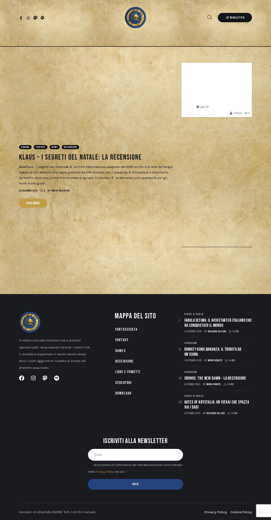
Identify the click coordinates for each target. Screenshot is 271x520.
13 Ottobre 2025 (193, 331)
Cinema (25, 147)
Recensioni (70, 147)
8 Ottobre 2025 (192, 384)
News (55, 147)
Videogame (190, 343)
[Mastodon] (35, 18)
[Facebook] (21, 18)
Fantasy (41, 147)
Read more (33, 203)
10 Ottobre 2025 (193, 360)
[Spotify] (42, 18)
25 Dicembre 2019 (28, 190)
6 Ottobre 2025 (192, 413)
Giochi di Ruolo (194, 314)
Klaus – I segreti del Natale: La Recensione (80, 157)
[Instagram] (28, 18)
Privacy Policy (104, 471)
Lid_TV (204, 106)
